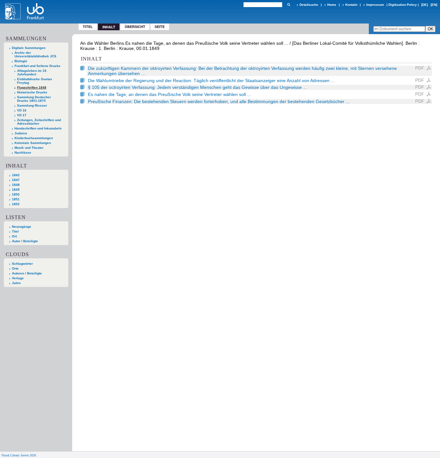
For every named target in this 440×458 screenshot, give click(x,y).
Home (331, 4)
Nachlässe (22, 152)
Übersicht (135, 26)
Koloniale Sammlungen (32, 143)
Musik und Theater (28, 147)
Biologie (20, 61)
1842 (16, 175)
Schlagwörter (22, 263)
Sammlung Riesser (32, 105)
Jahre (16, 283)
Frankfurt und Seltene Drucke (37, 66)
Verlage (18, 278)
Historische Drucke (32, 92)
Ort (14, 236)
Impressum (375, 4)
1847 (16, 180)
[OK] (288, 4)
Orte (15, 268)
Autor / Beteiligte (25, 241)
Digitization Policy (402, 4)
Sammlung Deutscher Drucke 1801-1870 (34, 98)
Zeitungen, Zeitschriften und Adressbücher (39, 121)
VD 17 (21, 115)
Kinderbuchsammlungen (33, 138)
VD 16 (21, 110)
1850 (16, 194)
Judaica (20, 133)
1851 (16, 199)
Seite (160, 26)
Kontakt (351, 4)
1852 (16, 204)
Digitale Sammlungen (28, 48)
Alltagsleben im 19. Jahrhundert (32, 72)
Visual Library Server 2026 (18, 455)
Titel (88, 26)
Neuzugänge (21, 226)
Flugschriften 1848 (31, 87)
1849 (16, 189)
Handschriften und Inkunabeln (38, 128)
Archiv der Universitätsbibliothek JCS (35, 54)
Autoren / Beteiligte (27, 273)
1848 (16, 184)
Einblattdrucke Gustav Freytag (34, 80)
